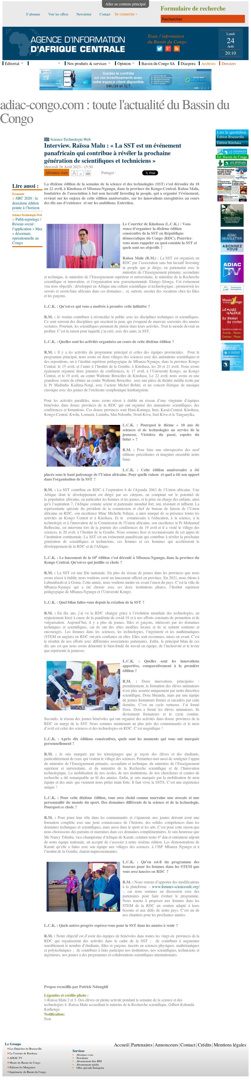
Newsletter (82, 1058)
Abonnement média (87, 1064)
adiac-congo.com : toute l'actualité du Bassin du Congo (114, 111)
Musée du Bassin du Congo (25, 1062)
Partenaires (141, 1045)
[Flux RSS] (176, 50)
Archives (208, 63)
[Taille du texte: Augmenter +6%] (74, 173)
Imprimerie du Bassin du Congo (28, 1072)
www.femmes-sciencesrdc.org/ (175, 886)
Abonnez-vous (84, 1055)
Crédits (204, 1045)
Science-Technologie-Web (27, 215)
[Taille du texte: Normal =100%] (81, 173)
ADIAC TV (16, 1058)
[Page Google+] (167, 50)
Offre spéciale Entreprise (90, 1067)
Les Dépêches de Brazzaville (26, 1048)
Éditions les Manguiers (22, 1067)
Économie (18, 194)
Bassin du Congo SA (158, 63)
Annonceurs (166, 1045)
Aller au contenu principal (125, 3)
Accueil (121, 1045)
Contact (187, 1045)
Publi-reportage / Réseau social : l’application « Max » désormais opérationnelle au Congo (27, 230)
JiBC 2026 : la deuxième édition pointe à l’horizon (25, 202)
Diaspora (188, 63)
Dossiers (229, 63)
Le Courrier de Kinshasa (23, 1053)
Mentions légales (230, 1045)
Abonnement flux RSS (89, 1061)
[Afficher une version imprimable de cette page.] (88, 172)
